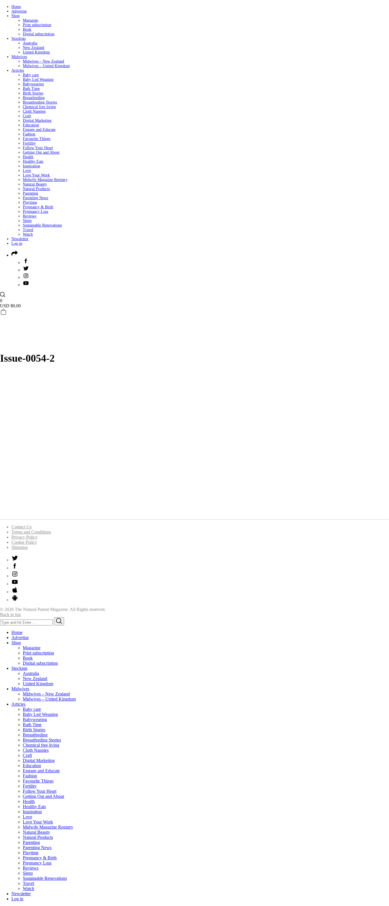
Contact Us (21, 526)
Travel (28, 230)
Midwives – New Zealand (43, 61)
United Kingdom (36, 52)
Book (27, 29)
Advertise (19, 11)
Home (16, 7)
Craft (27, 116)
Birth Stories (33, 93)
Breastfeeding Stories (40, 102)
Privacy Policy (24, 537)
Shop (15, 16)
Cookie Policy (24, 542)
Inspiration (31, 166)
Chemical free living (39, 107)
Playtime (30, 202)
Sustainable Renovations (42, 225)
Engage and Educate (39, 129)
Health (28, 157)
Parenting (30, 193)
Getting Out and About (41, 152)
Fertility (29, 143)
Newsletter (19, 239)
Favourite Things (36, 139)
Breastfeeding (34, 98)
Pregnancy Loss (35, 211)
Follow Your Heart (38, 148)
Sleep (27, 221)
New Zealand (33, 48)
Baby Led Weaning (38, 79)
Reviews (29, 216)
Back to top (10, 614)
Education (31, 125)
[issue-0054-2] (71, 512)
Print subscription (37, 25)
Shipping (19, 547)
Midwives (19, 57)
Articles (17, 70)
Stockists (18, 38)
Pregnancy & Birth (38, 207)
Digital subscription (38, 34)
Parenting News (35, 198)
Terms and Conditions (31, 532)
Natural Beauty (35, 184)
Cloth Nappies (34, 111)
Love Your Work (36, 175)
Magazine (30, 20)
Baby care (31, 75)
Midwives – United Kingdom (46, 66)
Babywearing (33, 84)
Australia (30, 43)
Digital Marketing (37, 120)
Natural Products (36, 189)
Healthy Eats (33, 161)
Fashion (29, 134)
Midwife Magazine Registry (45, 180)
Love (27, 170)
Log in (16, 243)
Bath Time (31, 89)
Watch (28, 234)
